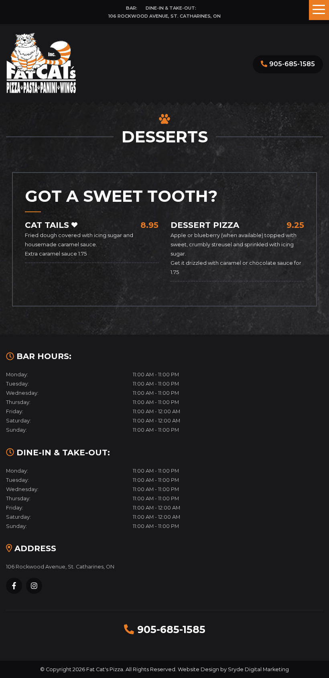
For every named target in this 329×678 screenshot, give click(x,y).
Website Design (198, 669)
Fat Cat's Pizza (104, 669)
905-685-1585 (292, 64)
